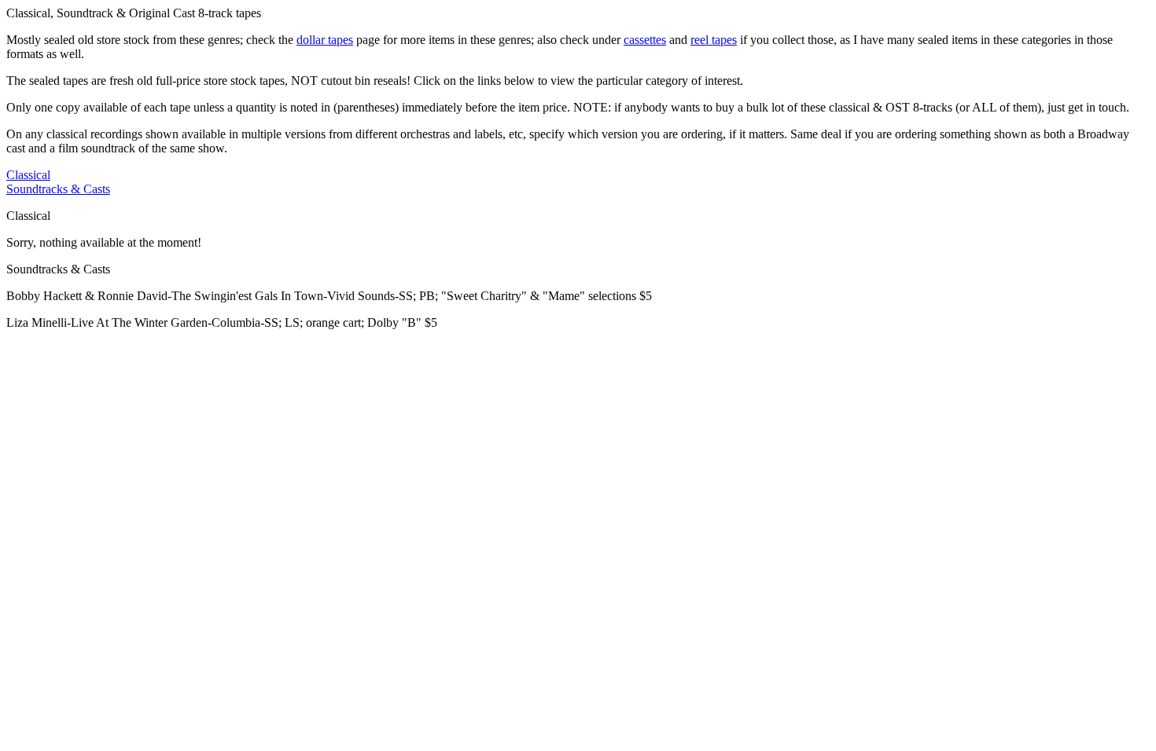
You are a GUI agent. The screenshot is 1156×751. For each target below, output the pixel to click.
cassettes (645, 39)
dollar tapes (324, 39)
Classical (28, 174)
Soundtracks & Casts (58, 189)
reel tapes (713, 39)
